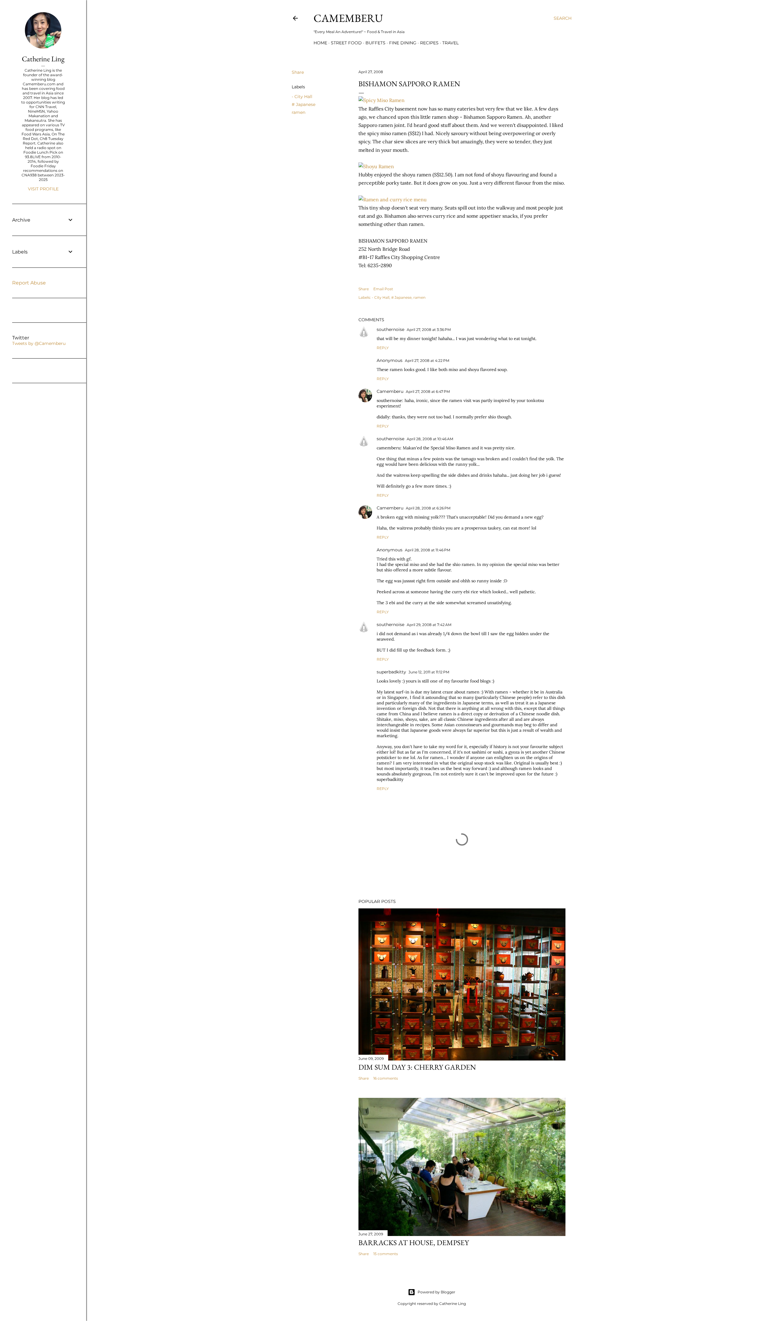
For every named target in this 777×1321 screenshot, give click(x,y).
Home (320, 43)
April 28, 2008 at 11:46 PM (427, 550)
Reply (383, 348)
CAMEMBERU (348, 18)
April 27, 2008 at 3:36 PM (429, 329)
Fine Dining (402, 43)
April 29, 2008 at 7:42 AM (429, 624)
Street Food (346, 43)
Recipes (429, 43)
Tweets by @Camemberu (39, 343)
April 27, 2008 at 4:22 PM (427, 360)
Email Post (383, 289)
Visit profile (43, 189)
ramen (298, 112)
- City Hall (302, 96)
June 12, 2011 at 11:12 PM (429, 672)
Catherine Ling (43, 58)
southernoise (390, 329)
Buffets (375, 43)
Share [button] (298, 72)
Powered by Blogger (436, 1292)
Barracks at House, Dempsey (413, 1242)
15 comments (385, 1253)
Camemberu (390, 391)
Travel (450, 43)
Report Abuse (29, 283)
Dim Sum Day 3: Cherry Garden (417, 1067)
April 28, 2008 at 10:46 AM (430, 439)
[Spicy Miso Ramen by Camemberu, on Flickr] (381, 100)
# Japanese (303, 104)
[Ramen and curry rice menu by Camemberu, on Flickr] (392, 199)
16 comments (385, 1078)
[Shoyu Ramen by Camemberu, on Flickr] (376, 166)
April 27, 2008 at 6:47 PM (428, 391)
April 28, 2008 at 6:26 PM (428, 508)
